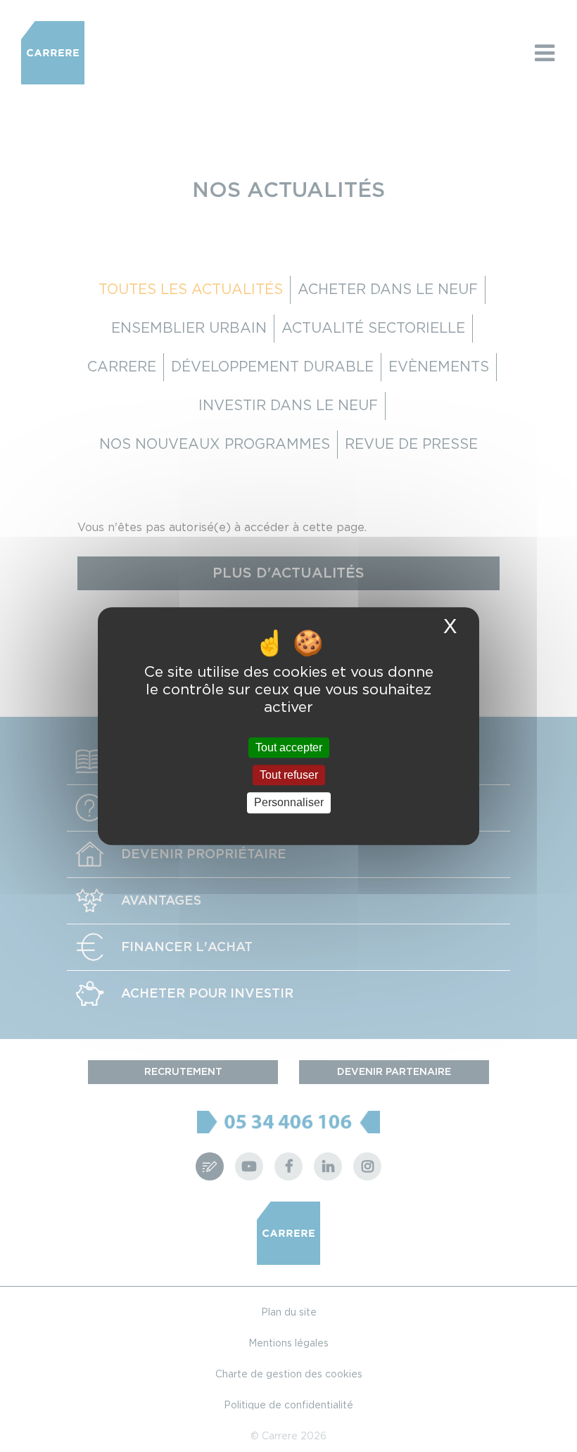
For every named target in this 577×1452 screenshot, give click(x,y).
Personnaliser (289, 803)
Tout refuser (289, 775)
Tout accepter (288, 747)
